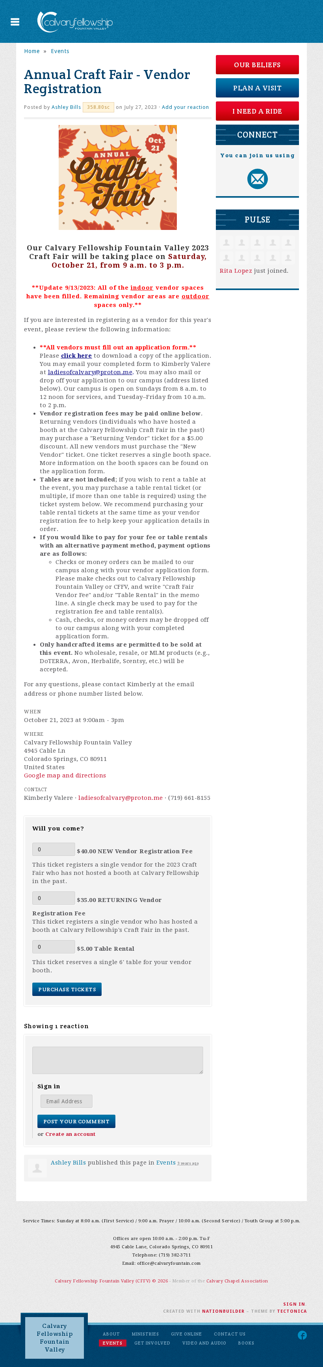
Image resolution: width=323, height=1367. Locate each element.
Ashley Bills (66, 107)
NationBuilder (223, 1311)
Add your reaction (185, 107)
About (111, 1334)
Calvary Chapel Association (237, 1281)
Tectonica (292, 1311)
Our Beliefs (257, 64)
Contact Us (230, 1334)
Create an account (70, 1134)
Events (60, 51)
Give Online (186, 1334)
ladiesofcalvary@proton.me (90, 372)
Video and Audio (204, 1343)
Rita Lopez (236, 270)
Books (246, 1343)
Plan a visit (257, 87)
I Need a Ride (257, 111)
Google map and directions (65, 775)
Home (32, 51)
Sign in (294, 1304)
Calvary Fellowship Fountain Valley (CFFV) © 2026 (112, 1281)
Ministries (145, 1334)
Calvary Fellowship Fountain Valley (54, 1338)
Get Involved (152, 1343)
